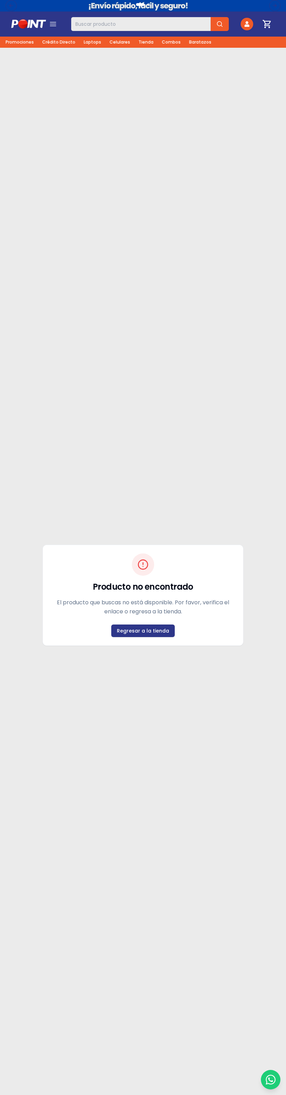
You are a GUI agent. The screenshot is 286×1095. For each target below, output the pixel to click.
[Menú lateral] (53, 24)
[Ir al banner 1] (140, 4)
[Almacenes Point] (28, 24)
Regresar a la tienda (143, 630)
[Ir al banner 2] (148, 4)
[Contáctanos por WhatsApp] (270, 1079)
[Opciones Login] (247, 24)
